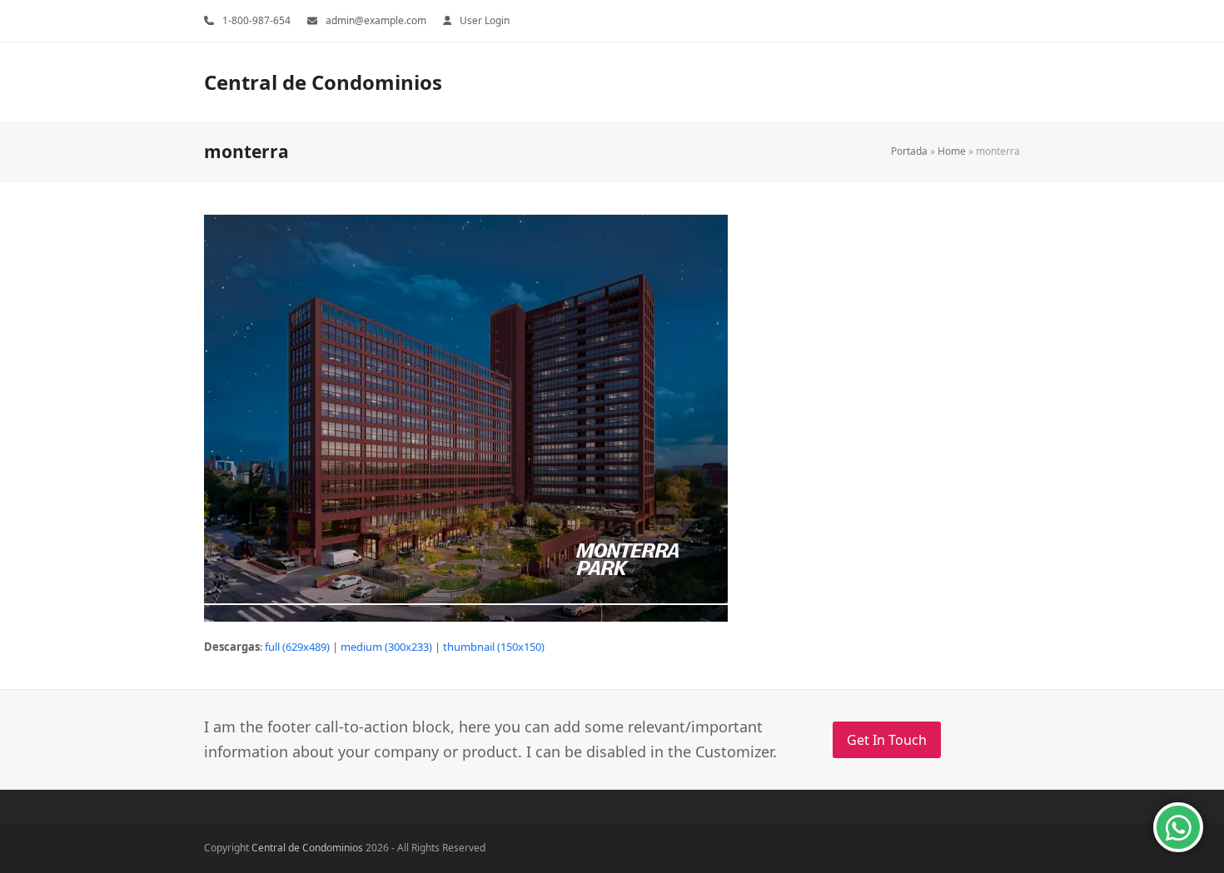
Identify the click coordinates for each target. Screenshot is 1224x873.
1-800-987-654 (256, 20)
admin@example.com (376, 20)
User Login (485, 20)
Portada (909, 151)
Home (952, 151)
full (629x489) (297, 646)
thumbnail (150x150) (494, 646)
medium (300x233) (386, 646)
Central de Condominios (323, 82)
